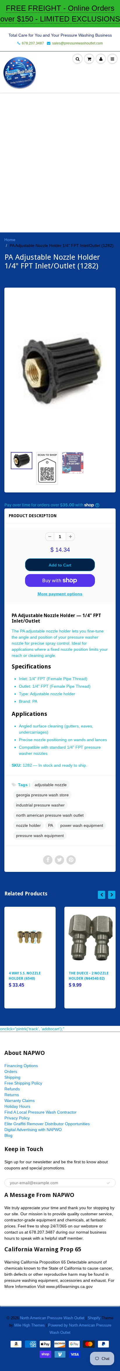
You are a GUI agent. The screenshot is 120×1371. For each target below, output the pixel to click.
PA (50, 825)
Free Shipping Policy (23, 1083)
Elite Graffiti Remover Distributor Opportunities (47, 1123)
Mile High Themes (29, 1325)
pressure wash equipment (40, 835)
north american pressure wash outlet (50, 815)
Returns (11, 1094)
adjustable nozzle (51, 784)
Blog (8, 1135)
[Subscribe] (108, 1183)
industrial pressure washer (40, 805)
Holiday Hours (17, 1106)
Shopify (94, 1318)
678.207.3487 (33, 43)
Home (9, 239)
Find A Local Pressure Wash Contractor (40, 1112)
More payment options (60, 594)
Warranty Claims (19, 1100)
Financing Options (21, 1065)
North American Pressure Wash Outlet (52, 1318)
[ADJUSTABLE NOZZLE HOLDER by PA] (60, 370)
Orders (10, 1071)
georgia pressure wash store (42, 795)
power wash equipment (81, 825)
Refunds (12, 1089)
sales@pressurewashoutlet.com (77, 43)
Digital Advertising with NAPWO (33, 1129)
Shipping (12, 1077)
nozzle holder (28, 825)
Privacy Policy (17, 1118)
